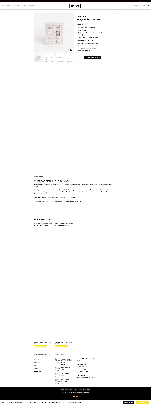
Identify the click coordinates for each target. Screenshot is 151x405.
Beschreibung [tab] (38, 176)
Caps (35, 365)
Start (78, 14)
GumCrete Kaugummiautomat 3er (42, 342)
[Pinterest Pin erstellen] (83, 61)
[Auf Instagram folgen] (147, 1)
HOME (3, 6)
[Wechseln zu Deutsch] (74, 396)
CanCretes (37, 362)
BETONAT (52, 201)
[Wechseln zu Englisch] (143, 1)
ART (24, 6)
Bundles (36, 359)
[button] (137, 5)
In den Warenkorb (93, 57)
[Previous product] (116, 14)
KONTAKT (31, 6)
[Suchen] (130, 6)
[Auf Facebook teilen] (77, 61)
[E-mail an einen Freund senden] (81, 61)
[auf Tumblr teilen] (85, 61)
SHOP (8, 6)
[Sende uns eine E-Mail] (149, 1)
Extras (36, 368)
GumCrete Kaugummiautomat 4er (63, 342)
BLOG (13, 6)
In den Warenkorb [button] (40, 346)
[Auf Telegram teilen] (87, 61)
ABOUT (19, 6)
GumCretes (85, 14)
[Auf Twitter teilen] (79, 61)
